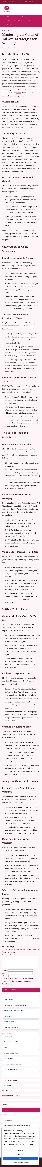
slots (5, 1047)
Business (23, 16)
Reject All (20, 1154)
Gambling (6, 30)
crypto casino (8, 1120)
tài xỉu (18, 93)
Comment (6, 955)
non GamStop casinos (11, 1069)
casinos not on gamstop (11, 1095)
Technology (10, 20)
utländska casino (9, 1022)
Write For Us (29, 1)
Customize (20, 1150)
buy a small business (9, 1100)
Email (4, 973)
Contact (27, 3)
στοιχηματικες (8, 1016)
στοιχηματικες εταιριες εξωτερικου (15, 1005)
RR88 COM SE (7, 1090)
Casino (29, 20)
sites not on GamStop (11, 1053)
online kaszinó (8, 999)
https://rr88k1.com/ (10, 1080)
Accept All (20, 1158)
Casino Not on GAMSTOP (12, 1042)
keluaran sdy (7, 1085)
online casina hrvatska (11, 1027)
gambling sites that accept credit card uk (17, 1125)
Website (5, 976)
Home (8, 16)
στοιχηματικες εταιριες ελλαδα (14, 1010)
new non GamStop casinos (12, 1064)
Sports (21, 20)
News (15, 16)
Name (5, 970)
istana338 (5, 1105)
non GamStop (8, 1058)
